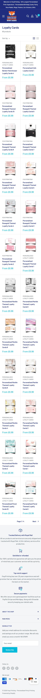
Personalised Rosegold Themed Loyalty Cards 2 (8, 261)
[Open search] (28, 16)
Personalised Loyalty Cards (7, 64)
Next (34, 521)
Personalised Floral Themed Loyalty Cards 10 (9, 506)
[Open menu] (3, 16)
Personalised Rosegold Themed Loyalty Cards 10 (8, 108)
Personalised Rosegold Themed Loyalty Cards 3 (29, 223)
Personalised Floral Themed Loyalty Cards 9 (30, 506)
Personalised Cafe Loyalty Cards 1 (29, 69)
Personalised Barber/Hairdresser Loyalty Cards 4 (9, 70)
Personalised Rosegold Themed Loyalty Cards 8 (8, 147)
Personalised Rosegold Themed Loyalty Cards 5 (29, 185)
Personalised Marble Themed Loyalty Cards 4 (9, 425)
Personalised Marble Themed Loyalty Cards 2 (9, 466)
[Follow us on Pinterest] (16, 668)
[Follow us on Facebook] (3, 668)
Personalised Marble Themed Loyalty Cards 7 (30, 344)
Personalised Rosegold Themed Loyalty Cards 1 (29, 263)
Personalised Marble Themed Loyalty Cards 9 (30, 304)
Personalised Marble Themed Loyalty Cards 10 (9, 304)
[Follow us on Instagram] (12, 668)
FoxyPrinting (7, 103)
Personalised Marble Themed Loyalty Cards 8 (9, 344)
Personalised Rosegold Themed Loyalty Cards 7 (29, 147)
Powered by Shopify (8, 693)
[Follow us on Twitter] (8, 668)
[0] (36, 16)
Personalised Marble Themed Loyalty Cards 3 (30, 425)
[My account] (32, 16)
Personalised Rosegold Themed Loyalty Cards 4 (8, 223)
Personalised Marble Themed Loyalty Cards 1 (30, 466)
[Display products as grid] (34, 38)
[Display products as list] (38, 38)
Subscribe (10, 650)
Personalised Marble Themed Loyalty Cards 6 (9, 385)
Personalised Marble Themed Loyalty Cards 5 (30, 385)
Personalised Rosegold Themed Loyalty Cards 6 (8, 185)
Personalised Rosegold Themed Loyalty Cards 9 (29, 108)
